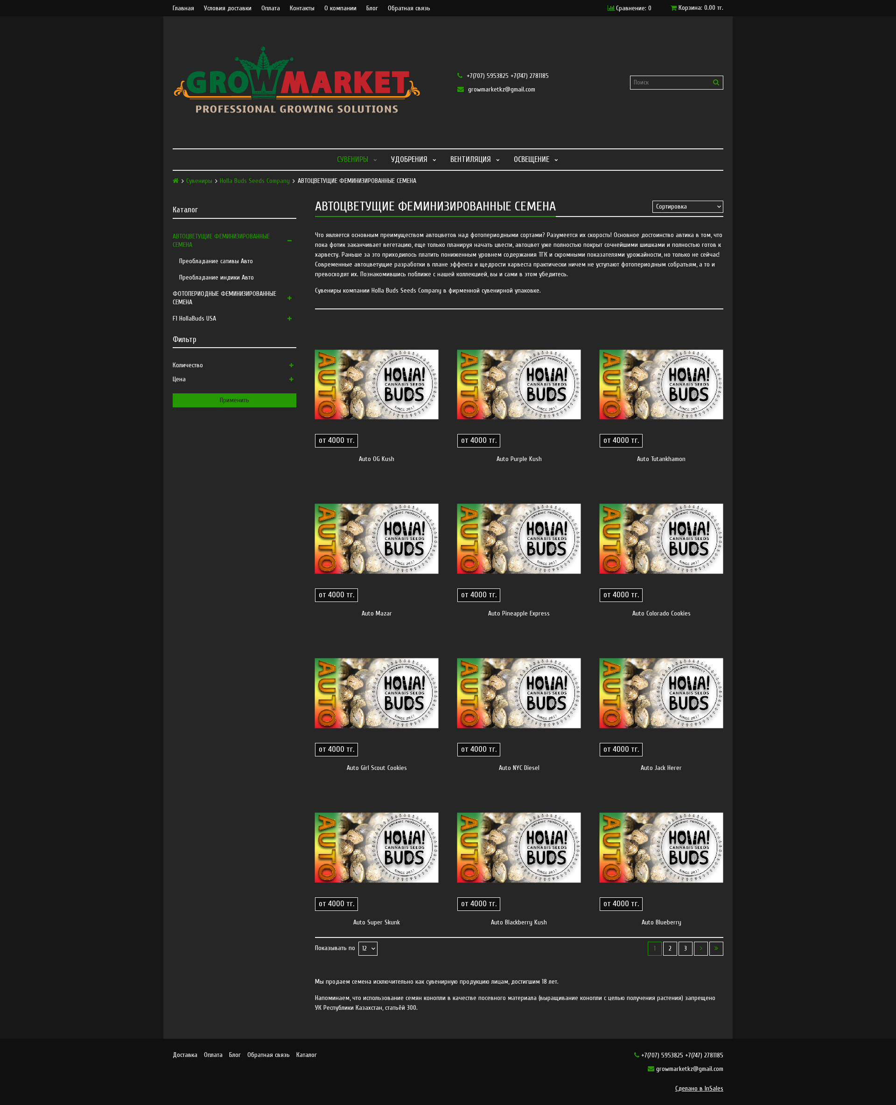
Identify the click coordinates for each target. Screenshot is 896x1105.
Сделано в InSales (699, 1088)
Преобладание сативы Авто (216, 261)
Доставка (185, 1055)
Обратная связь (409, 8)
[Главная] (176, 180)
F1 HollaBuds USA (194, 318)
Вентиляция (470, 159)
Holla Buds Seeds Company (255, 181)
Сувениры (352, 159)
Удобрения (409, 159)
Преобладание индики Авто (216, 277)
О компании (340, 8)
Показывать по (335, 948)
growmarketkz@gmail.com (500, 89)
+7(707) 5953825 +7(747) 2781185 (507, 75)
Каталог (306, 1055)
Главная (183, 8)
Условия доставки (228, 8)
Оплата (270, 8)
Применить (234, 400)
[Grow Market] (306, 82)
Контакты (302, 8)
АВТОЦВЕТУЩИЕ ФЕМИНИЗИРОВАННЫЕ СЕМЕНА (221, 240)
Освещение (531, 159)
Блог (372, 8)
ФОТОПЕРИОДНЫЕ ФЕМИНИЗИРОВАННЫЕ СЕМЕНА (224, 298)
